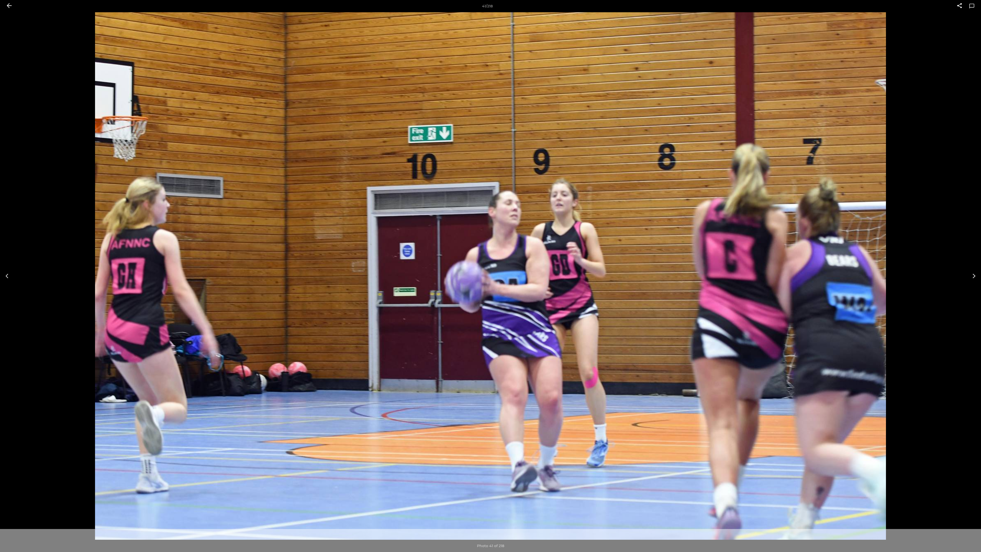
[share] (959, 6)
